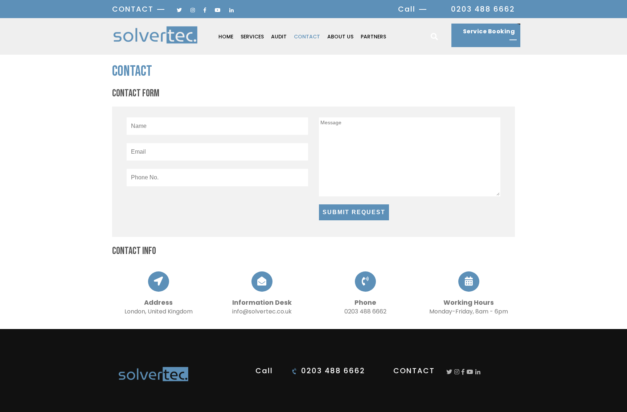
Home (225, 36)
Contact (307, 36)
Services (252, 36)
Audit (279, 36)
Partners (373, 36)
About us (340, 36)
